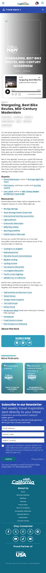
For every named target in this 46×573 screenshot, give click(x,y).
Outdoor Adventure (7, 121)
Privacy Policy (37, 459)
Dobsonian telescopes (13, 223)
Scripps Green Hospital (14, 299)
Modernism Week (11, 310)
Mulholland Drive (11, 252)
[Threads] (30, 531)
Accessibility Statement (23, 511)
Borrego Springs (11, 209)
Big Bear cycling (10, 259)
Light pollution (10, 220)
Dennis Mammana (11, 179)
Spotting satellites (12, 230)
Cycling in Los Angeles (13, 249)
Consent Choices (23, 521)
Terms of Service (21, 467)
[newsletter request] (30, 539)
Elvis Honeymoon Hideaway (15, 324)
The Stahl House (11, 303)
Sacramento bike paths (14, 267)
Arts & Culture (6, 117)
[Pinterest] (37, 531)
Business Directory (23, 495)
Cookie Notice (23, 518)
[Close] (43, 10)
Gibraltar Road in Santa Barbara (18, 256)
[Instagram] (23, 531)
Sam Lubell (8, 191)
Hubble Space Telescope (14, 234)
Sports (19, 121)
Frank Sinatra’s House (13, 320)
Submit (8, 459)
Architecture (18, 117)
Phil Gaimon (9, 185)
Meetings (23, 498)
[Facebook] (8, 531)
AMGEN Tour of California (14, 278)
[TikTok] (23, 539)
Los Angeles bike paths (13, 270)
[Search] (42, 3)
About (23, 492)
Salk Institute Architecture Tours (18, 292)
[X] (16, 531)
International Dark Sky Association (19, 216)
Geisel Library (9, 296)
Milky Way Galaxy (11, 227)
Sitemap (23, 501)
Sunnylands (9, 316)
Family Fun (28, 117)
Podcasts (4, 102)
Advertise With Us (23, 514)
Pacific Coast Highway (13, 274)
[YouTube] (16, 539)
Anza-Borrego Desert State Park (18, 212)
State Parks (27, 121)
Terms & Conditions (23, 508)
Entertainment (6, 125)
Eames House (9, 307)
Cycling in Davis (10, 263)
